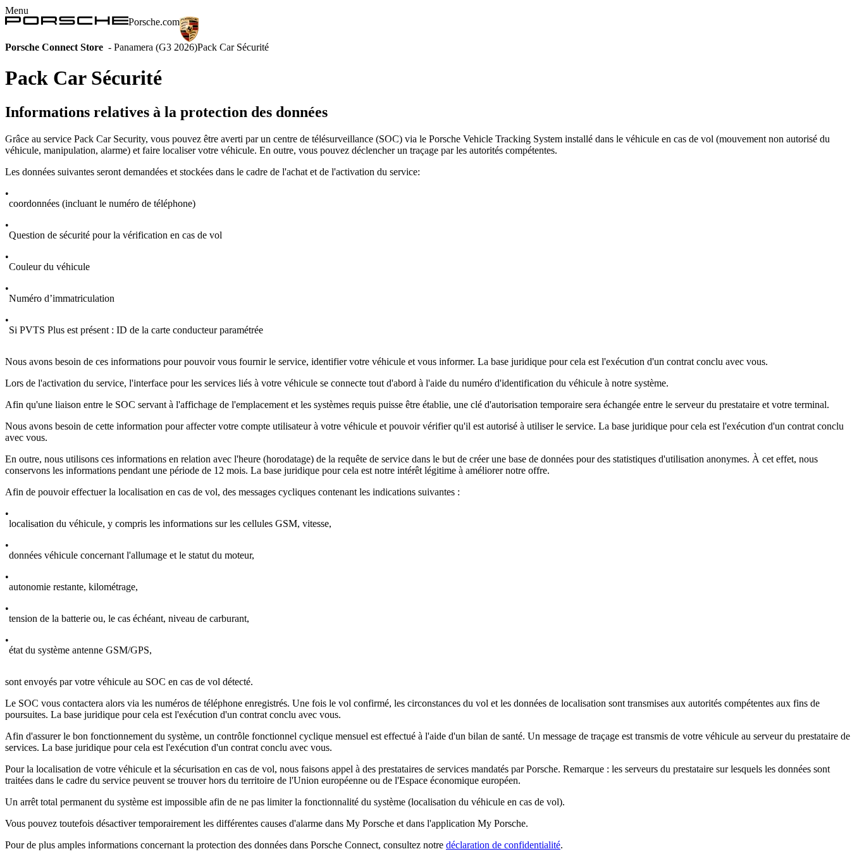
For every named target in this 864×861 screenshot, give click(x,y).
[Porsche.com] (66, 21)
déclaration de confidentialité (503, 844)
